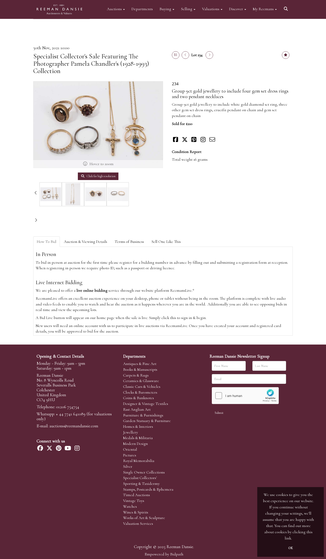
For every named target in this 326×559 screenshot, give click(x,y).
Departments (142, 8)
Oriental (130, 449)
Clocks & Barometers (140, 392)
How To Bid (46, 241)
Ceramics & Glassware (141, 380)
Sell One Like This (166, 241)
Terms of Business (129, 241)
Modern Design (135, 443)
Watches (130, 506)
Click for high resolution (101, 176)
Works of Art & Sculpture (144, 517)
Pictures (129, 455)
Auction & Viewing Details (85, 241)
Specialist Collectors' (140, 477)
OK (290, 548)
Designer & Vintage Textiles (145, 403)
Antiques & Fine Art (139, 363)
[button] (286, 7)
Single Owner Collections (144, 472)
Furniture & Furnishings (143, 415)
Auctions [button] (115, 8)
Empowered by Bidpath (164, 554)
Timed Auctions (136, 494)
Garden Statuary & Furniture (147, 420)
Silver (127, 466)
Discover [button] (236, 8)
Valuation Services (138, 523)
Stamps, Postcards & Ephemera (148, 489)
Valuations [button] (211, 8)
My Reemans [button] (264, 8)
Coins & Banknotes (138, 397)
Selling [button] (187, 8)
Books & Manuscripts (140, 369)
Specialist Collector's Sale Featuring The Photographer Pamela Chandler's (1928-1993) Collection (91, 63)
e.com (73, 426)
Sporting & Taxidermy (141, 483)
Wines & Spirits (135, 512)
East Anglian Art (137, 409)
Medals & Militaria (138, 437)
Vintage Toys (133, 500)
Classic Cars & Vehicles (141, 386)
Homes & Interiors (138, 426)
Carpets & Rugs (136, 375)
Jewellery (130, 432)
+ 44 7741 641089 (70, 414)
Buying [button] (165, 8)
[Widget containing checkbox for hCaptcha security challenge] (245, 395)
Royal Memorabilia (138, 460)
